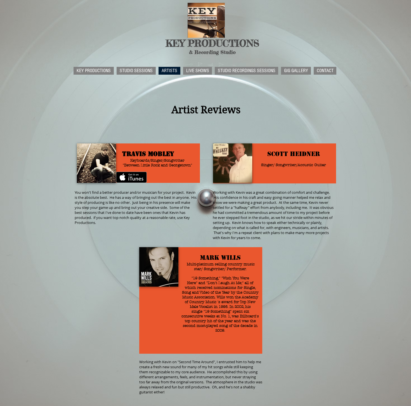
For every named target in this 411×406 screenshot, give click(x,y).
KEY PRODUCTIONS (212, 43)
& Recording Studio (212, 52)
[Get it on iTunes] (131, 177)
